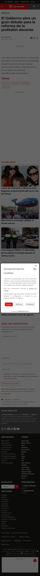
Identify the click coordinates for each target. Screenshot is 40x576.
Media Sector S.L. (23, 311)
